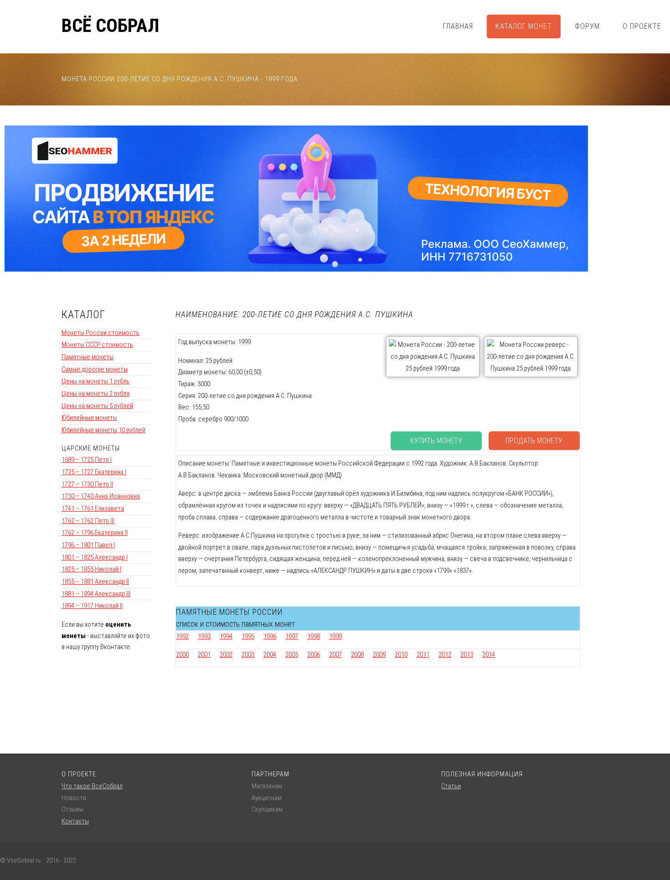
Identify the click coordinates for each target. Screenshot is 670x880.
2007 (335, 654)
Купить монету (436, 440)
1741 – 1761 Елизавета (93, 508)
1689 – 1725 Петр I (87, 460)
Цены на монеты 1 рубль (95, 381)
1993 (204, 636)
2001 (204, 654)
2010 (401, 654)
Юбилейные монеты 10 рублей (103, 430)
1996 (269, 636)
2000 (182, 654)
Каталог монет (523, 26)
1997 (291, 636)
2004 (269, 654)
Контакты (75, 821)
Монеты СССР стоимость (97, 344)
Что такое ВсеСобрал (92, 786)
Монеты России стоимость (100, 333)
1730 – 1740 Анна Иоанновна (101, 496)
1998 (313, 636)
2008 (357, 654)
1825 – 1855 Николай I (91, 569)
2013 (466, 654)
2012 (444, 654)
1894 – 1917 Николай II (92, 606)
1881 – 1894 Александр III (96, 594)
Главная (458, 26)
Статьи (451, 786)
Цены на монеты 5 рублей (97, 406)
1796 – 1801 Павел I (88, 545)
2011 (423, 654)
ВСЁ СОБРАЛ (110, 26)
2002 (226, 654)
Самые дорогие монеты (95, 369)
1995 (248, 636)
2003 (248, 654)
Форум (587, 26)
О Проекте (642, 26)
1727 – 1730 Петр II (87, 484)
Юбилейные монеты (89, 418)
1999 (335, 636)
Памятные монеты (87, 357)
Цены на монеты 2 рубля (95, 393)
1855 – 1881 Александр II (95, 581)
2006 (313, 654)
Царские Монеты (91, 448)
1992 (182, 636)
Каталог (83, 314)
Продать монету (533, 440)
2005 (291, 654)
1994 (226, 636)
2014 (488, 654)
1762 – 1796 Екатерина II (95, 533)
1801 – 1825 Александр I (95, 557)
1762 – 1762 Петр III (88, 521)
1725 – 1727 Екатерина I (94, 472)
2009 (379, 654)
